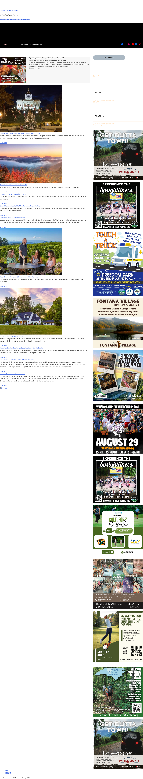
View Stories (99, 93)
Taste (18, 19)
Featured (3, 19)
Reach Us (27, 19)
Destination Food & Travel (9, 10)
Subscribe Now (109, 58)
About (6, 771)
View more (3, 143)
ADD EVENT (8, 773)
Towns (8, 19)
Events (22, 19)
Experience (13, 19)
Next (5, 388)
